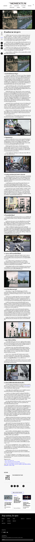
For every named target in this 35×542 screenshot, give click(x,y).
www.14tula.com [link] (27, 385)
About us (22, 518)
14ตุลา (7, 464)
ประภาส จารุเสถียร (18, 464)
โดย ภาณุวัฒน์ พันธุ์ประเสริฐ (26, 508)
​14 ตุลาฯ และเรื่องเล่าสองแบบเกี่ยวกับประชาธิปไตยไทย (26, 504)
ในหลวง (10, 465)
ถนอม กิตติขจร (12, 464)
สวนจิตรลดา (6, 465)
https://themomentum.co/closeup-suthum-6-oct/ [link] (15, 463)
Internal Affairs (8, 500)
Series (18, 7)
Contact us (28, 518)
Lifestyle (16, 5)
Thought (12, 7)
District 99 (25, 500)
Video (23, 7)
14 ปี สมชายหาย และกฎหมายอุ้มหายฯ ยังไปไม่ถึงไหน (8, 504)
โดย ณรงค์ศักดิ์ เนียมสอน (8, 508)
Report (5, 5)
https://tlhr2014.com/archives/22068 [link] (12, 461)
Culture (23, 5)
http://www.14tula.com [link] (9, 460)
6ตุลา (13, 465)
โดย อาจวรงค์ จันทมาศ (17, 508)
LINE (2, 51)
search (33, 4)
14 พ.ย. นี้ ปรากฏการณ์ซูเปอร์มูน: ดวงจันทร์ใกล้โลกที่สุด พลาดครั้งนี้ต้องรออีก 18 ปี (17, 500)
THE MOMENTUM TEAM (17, 475)
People (29, 5)
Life (11, 5)
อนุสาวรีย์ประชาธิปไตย (26, 464)
